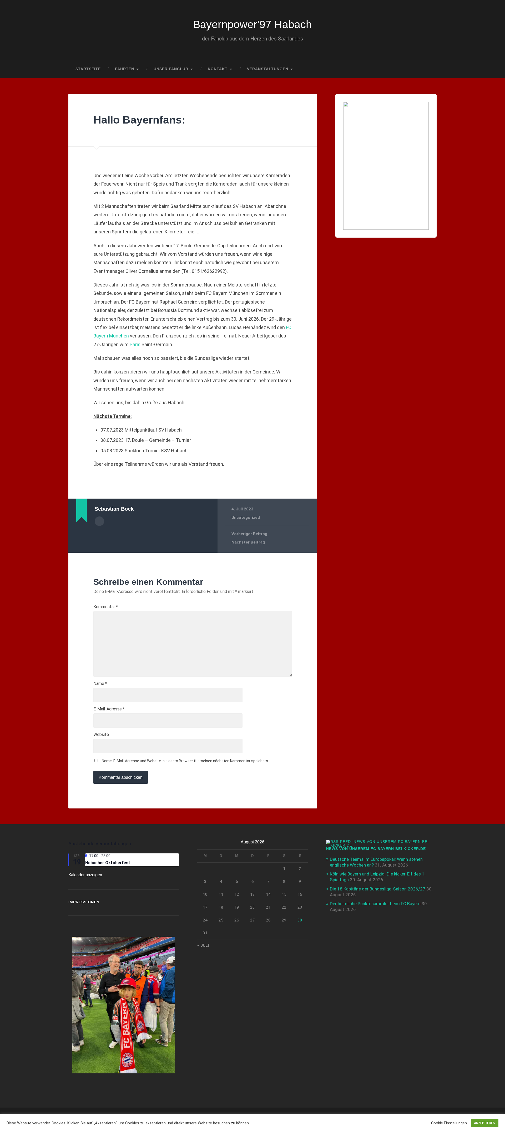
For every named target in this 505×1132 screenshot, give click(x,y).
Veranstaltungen (267, 69)
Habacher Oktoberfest (107, 862)
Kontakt (218, 69)
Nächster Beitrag (248, 542)
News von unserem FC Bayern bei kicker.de (376, 849)
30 (299, 920)
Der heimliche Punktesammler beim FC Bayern (375, 903)
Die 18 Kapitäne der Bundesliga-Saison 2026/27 (377, 889)
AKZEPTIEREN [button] (484, 1123)
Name (100, 684)
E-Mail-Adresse (109, 709)
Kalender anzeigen (85, 874)
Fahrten (124, 69)
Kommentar (105, 607)
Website (101, 735)
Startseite (88, 69)
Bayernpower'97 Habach (252, 24)
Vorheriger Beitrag (249, 533)
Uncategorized (245, 517)
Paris (135, 344)
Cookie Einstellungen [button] (449, 1123)
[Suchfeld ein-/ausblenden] (428, 69)
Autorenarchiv (99, 521)
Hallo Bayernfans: (139, 120)
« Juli (203, 945)
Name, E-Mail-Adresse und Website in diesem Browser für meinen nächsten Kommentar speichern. (185, 761)
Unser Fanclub (171, 69)
